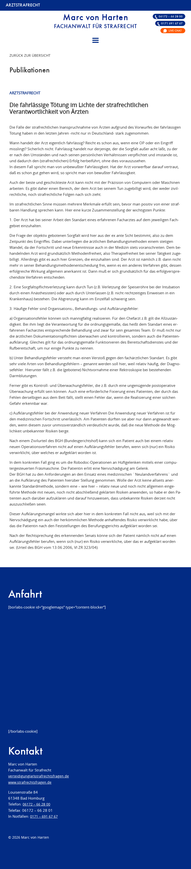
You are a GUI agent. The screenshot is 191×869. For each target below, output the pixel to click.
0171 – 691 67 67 (44, 816)
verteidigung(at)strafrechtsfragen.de (38, 776)
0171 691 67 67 (172, 23)
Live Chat (175, 30)
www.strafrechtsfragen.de (29, 782)
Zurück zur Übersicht (29, 55)
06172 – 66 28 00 (171, 16)
